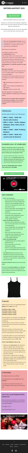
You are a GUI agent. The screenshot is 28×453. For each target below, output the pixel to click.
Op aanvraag (22, 444)
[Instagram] (16, 450)
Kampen (16, 444)
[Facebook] (12, 450)
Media (11, 446)
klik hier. (9, 406)
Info (3, 444)
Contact (16, 446)
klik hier (13, 409)
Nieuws (7, 444)
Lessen (11, 444)
